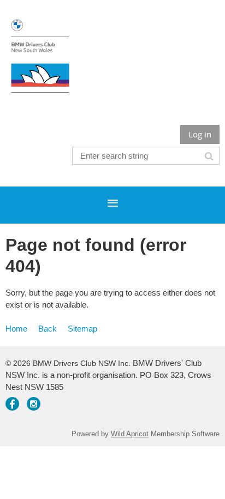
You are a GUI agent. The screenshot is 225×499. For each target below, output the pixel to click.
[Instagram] (33, 404)
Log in (199, 134)
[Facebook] (12, 404)
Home (16, 328)
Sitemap (82, 328)
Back (47, 328)
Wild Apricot (130, 434)
